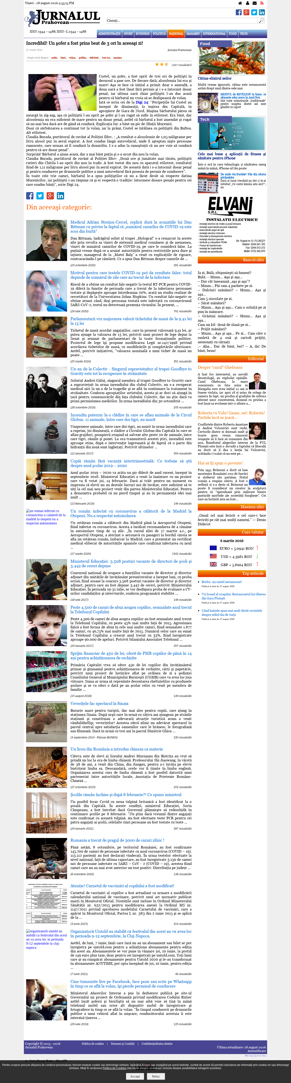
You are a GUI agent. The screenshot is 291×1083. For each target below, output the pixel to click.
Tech (244, 33)
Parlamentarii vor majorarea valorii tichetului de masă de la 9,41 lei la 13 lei (131, 321)
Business (143, 33)
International (214, 33)
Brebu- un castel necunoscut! (222, 584)
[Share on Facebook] (239, 14)
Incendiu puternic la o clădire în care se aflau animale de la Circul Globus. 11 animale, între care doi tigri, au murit (131, 417)
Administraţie (109, 33)
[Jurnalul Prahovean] (240, 3)
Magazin (193, 33)
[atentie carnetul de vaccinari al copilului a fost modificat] (46, 923)
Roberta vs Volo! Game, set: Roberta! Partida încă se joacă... (231, 415)
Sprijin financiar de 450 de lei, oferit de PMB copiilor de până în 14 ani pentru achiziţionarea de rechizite (131, 655)
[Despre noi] (247, 3)
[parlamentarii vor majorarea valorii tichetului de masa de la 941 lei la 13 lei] (46, 356)
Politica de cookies (93, 1043)
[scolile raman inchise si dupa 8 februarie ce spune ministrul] (46, 832)
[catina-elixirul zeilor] (232, 74)
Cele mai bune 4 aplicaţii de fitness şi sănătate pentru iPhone (232, 156)
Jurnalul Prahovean (179, 50)
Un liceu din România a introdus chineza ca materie (116, 749)
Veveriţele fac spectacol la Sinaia (99, 703)
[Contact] (255, 3)
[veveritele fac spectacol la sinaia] (46, 741)
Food (233, 33)
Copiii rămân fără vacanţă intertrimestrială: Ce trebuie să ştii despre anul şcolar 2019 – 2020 (131, 463)
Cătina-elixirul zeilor (215, 78)
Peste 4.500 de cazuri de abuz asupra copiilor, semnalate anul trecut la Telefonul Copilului (131, 609)
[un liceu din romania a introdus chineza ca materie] (46, 787)
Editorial (256, 358)
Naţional (176, 33)
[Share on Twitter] (254, 14)
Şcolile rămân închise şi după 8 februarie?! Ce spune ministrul (125, 794)
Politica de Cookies (114, 1068)
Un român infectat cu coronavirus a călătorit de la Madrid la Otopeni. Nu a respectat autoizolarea (131, 513)
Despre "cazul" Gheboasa (220, 367)
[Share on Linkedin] (262, 14)
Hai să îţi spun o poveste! (220, 463)
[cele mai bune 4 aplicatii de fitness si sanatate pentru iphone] (232, 150)
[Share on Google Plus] (246, 14)
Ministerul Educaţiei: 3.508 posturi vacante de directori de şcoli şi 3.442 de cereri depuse (131, 563)
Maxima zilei (252, 506)
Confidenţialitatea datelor (157, 1043)
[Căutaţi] (261, 22)
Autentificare (257, 1051)
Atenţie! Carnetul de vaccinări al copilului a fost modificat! (122, 885)
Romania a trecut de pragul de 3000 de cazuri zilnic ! (117, 840)
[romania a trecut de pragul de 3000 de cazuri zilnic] (46, 878)
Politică (159, 33)
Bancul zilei (253, 259)
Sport (128, 33)
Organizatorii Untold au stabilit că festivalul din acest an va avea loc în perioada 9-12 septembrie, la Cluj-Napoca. (131, 933)
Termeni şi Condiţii (123, 1043)
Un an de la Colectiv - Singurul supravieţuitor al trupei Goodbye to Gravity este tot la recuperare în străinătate (131, 371)
